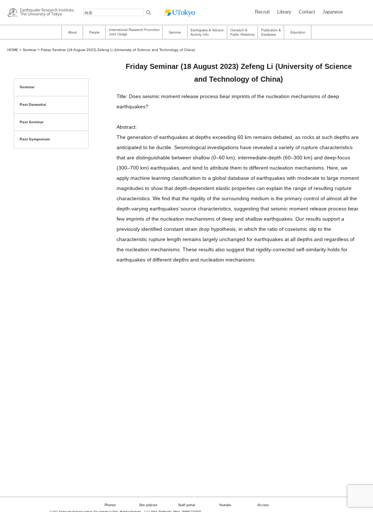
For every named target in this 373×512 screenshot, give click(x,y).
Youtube (225, 505)
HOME (12, 50)
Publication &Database (271, 32)
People (94, 32)
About (72, 32)
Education (297, 32)
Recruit (262, 12)
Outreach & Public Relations (242, 32)
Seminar (175, 32)
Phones (110, 505)
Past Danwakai (33, 104)
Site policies (148, 505)
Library (284, 12)
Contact (307, 12)
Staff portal (186, 505)
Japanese (332, 12)
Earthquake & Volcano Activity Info (207, 32)
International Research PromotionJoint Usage (134, 31)
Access (263, 505)
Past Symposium (35, 139)
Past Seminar (32, 122)
